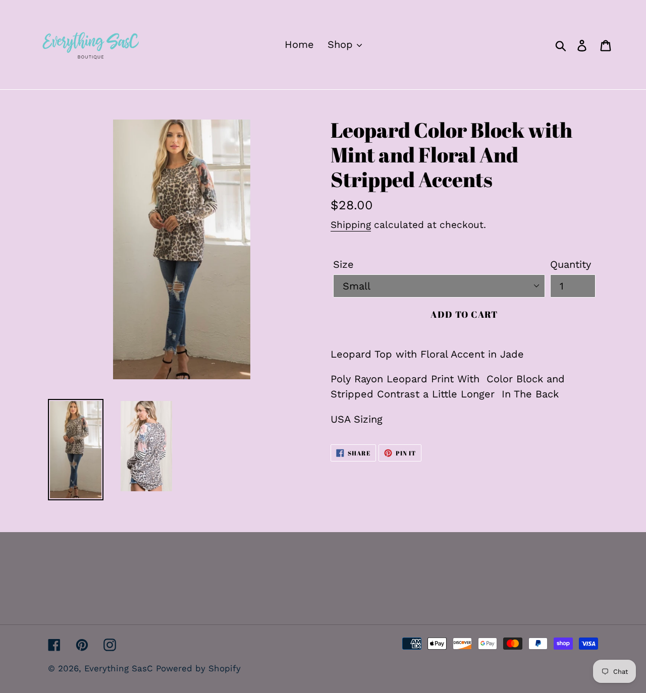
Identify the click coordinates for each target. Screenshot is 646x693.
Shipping (351, 224)
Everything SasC (120, 668)
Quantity (570, 264)
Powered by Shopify (198, 668)
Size (343, 264)
